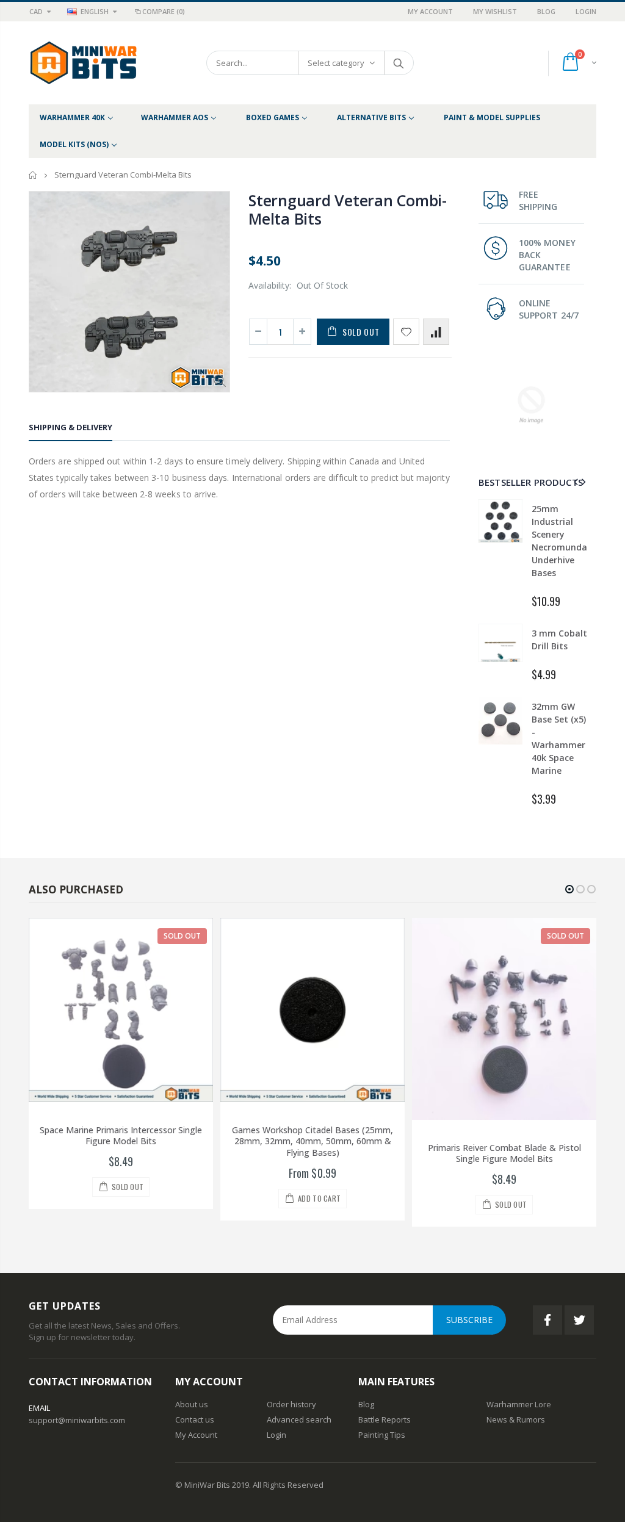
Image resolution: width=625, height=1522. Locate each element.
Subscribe (469, 1319)
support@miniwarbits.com (77, 1420)
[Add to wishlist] (406, 332)
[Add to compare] (436, 332)
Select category (336, 62)
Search (398, 62)
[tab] (70, 429)
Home (33, 175)
